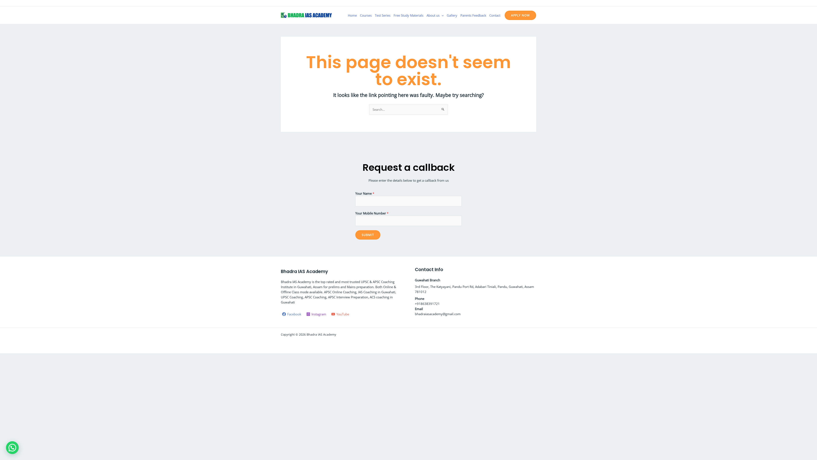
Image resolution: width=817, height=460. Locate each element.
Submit (368, 235)
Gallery (452, 15)
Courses (366, 15)
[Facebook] (521, 4)
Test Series (382, 15)
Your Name (364, 193)
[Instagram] (528, 4)
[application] (442, 15)
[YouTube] (534, 4)
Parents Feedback (473, 15)
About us (433, 15)
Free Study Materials (408, 15)
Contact (494, 15)
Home (352, 15)
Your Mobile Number (372, 213)
